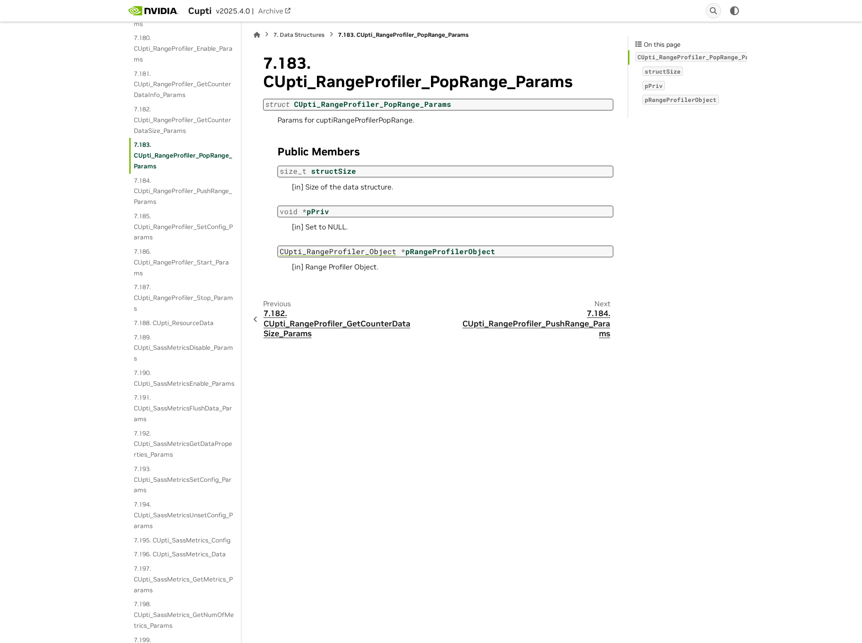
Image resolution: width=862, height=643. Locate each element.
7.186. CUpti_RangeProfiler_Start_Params (181, 262)
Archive (270, 10)
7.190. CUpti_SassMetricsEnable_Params (184, 378)
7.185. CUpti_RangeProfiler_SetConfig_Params (183, 227)
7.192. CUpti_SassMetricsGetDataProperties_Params (183, 444)
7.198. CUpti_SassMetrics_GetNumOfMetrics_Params (184, 615)
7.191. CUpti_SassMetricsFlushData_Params (183, 408)
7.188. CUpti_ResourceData (174, 323)
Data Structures (299, 35)
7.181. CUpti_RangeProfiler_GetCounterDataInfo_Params (182, 84)
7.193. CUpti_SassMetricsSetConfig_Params (183, 479)
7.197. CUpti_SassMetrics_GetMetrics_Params (183, 579)
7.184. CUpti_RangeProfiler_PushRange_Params (183, 191)
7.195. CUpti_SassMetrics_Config (182, 540)
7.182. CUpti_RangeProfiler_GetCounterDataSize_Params (182, 120)
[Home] (257, 35)
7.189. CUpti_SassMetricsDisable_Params (183, 348)
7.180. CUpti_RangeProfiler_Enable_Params (183, 48)
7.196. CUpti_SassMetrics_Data (180, 554)
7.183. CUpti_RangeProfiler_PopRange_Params (183, 155)
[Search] (713, 10)
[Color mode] (734, 10)
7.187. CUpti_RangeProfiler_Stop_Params (183, 298)
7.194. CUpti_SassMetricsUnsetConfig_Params (183, 515)
